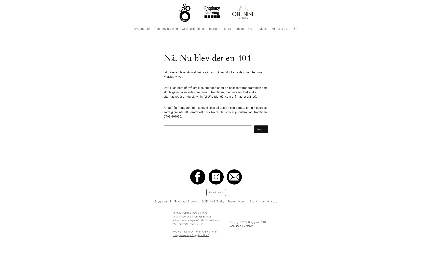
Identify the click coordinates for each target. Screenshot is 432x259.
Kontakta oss (216, 192)
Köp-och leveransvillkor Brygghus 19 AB (195, 231)
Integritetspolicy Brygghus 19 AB (191, 235)
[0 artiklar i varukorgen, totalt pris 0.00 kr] (295, 28)
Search (261, 129)
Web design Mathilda (241, 225)
